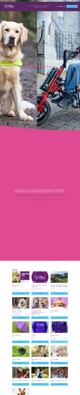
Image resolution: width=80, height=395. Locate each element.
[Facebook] (57, 6)
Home (30, 5)
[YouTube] (60, 6)
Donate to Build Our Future (72, 6)
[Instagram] (59, 6)
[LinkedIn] (62, 6)
